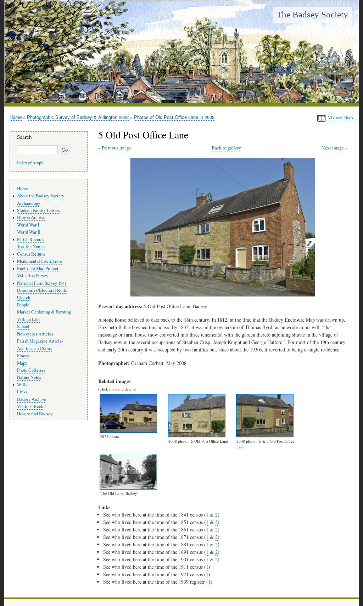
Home (16, 117)
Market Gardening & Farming (44, 312)
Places (23, 356)
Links (22, 392)
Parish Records (30, 239)
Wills (22, 385)
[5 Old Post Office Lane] (224, 294)
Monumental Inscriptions (39, 261)
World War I (28, 225)
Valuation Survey (32, 276)
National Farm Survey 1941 (42, 283)
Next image (333, 147)
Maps (22, 363)
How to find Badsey (34, 414)
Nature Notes (29, 377)
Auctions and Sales (34, 348)
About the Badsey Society (40, 196)
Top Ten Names (31, 247)
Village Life (28, 319)
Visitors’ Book (30, 406)
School (23, 326)
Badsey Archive (31, 399)
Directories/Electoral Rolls (42, 290)
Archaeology (28, 203)
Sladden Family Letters (38, 210)
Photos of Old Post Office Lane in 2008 (174, 117)
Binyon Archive (31, 217)
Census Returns (31, 254)
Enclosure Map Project (37, 269)
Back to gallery (226, 147)
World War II (28, 232)
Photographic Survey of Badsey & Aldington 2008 (78, 117)
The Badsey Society (312, 14)
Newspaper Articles (35, 334)
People (23, 305)
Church (23, 297)
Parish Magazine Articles (40, 341)
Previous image (116, 147)
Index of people (31, 163)
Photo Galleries (31, 370)
